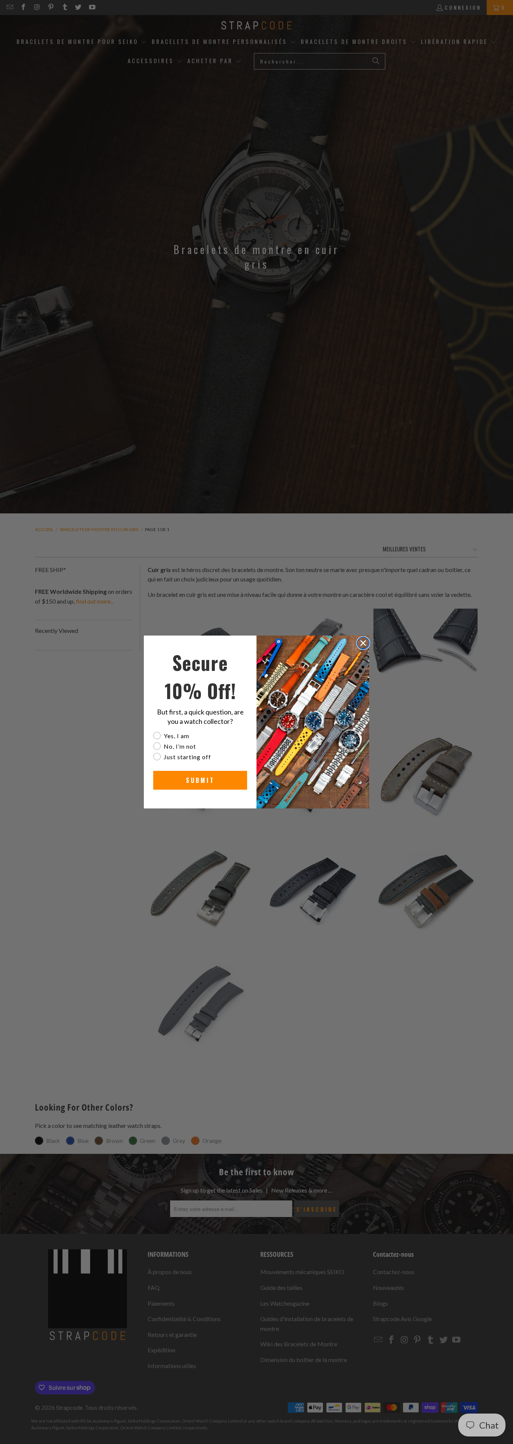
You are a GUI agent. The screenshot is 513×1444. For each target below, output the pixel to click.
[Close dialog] (363, 643)
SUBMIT (200, 780)
